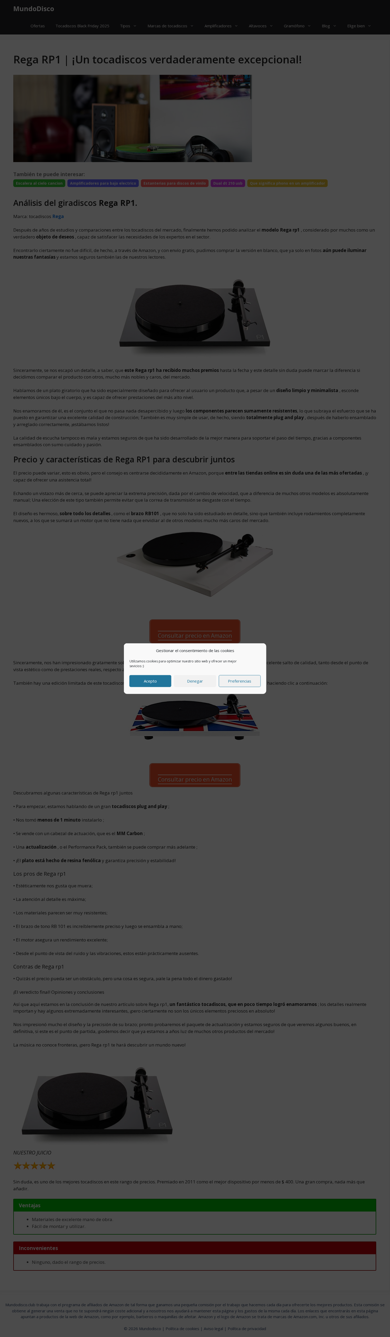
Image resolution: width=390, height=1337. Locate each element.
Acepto (150, 681)
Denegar (195, 681)
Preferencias (239, 681)
